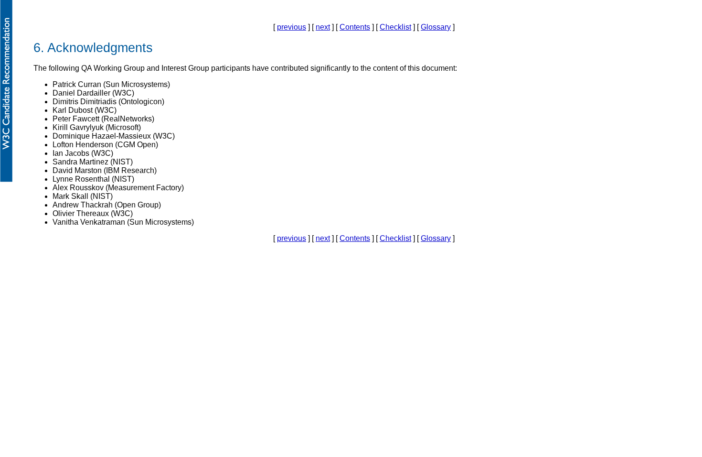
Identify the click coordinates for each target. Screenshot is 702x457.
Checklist (395, 27)
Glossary (436, 27)
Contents (355, 27)
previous (291, 27)
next (323, 27)
